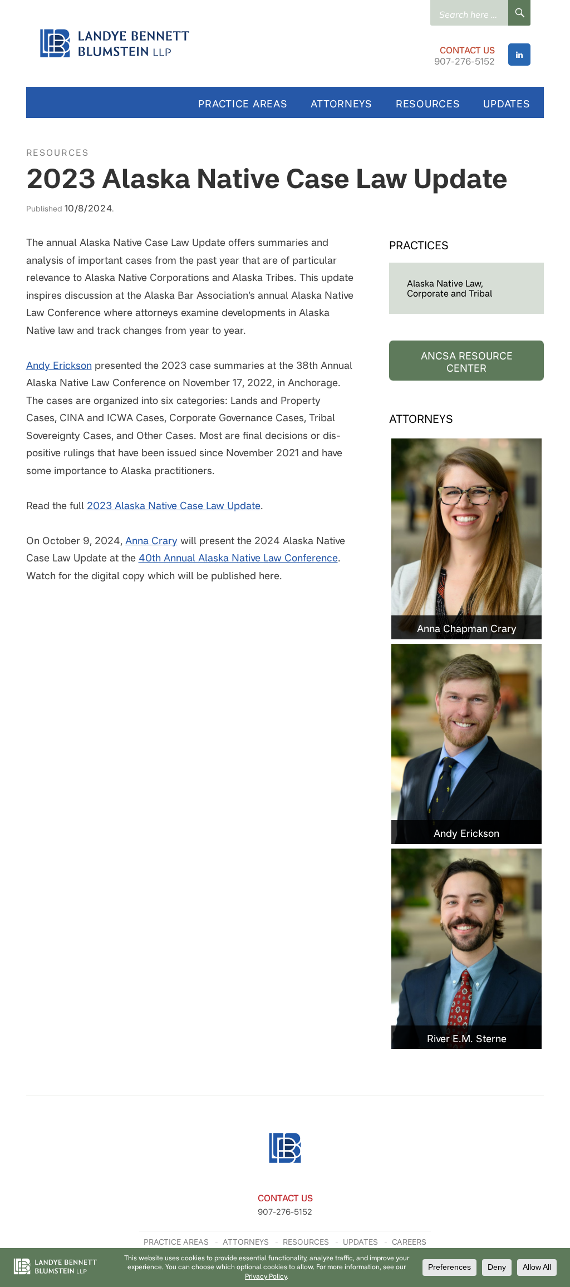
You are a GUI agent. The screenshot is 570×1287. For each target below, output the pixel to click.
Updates (506, 103)
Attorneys (341, 103)
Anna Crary (151, 540)
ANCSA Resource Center (467, 361)
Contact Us (467, 50)
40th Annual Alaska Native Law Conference (238, 557)
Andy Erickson (59, 365)
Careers (409, 1241)
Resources (428, 103)
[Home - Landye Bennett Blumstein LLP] (195, 43)
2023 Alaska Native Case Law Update (174, 505)
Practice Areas (242, 103)
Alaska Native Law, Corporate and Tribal (449, 288)
